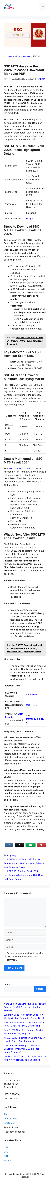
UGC (6, 1147)
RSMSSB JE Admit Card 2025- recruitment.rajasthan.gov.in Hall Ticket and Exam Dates (24, 875)
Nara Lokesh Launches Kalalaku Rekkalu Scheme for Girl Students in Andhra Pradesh (25, 1007)
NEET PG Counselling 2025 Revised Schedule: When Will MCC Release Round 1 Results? (22, 1048)
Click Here (31, 694)
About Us (9, 1114)
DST (6, 1156)
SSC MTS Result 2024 (19, 468)
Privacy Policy (11, 1118)
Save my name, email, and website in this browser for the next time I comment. (26, 956)
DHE (6, 1151)
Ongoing (11, 855)
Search (7, 984)
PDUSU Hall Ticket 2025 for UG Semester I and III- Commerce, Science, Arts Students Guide (24, 863)
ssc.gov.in (31, 218)
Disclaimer (9, 1123)
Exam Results (23, 56)
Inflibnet (8, 1160)
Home (11, 56)
